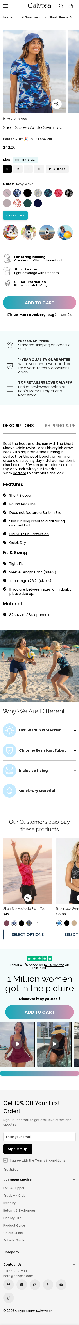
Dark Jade (27, 203)
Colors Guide (13, 1233)
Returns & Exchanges (19, 1210)
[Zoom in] (57, 104)
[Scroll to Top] (71, 1301)
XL (39, 169)
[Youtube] (61, 1284)
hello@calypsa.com (18, 1276)
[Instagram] (35, 1284)
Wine (7, 203)
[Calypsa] (39, 6)
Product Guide (14, 1225)
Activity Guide (14, 1240)
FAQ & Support (14, 1188)
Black (27, 193)
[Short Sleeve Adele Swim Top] (27, 871)
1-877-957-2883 (16, 1271)
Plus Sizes (56, 169)
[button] (71, 6)
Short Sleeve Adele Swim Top (24, 908)
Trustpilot (10, 1169)
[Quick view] (28, 898)
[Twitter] (48, 1284)
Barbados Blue (48, 193)
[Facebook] (21, 1284)
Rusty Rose (17, 203)
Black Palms (69, 193)
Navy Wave (17, 193)
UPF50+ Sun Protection (29, 534)
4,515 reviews (54, 965)
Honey (74, 923)
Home (8, 17)
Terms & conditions (50, 1160)
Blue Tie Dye (59, 923)
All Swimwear (31, 17)
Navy (38, 203)
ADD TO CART (40, 1012)
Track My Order (15, 1195)
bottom (19, 473)
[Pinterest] (8, 1284)
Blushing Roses (58, 193)
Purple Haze (7, 193)
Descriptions (18, 426)
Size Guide (28, 160)
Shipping (9, 1203)
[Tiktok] (8, 1298)
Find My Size (12, 1218)
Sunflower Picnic (38, 193)
